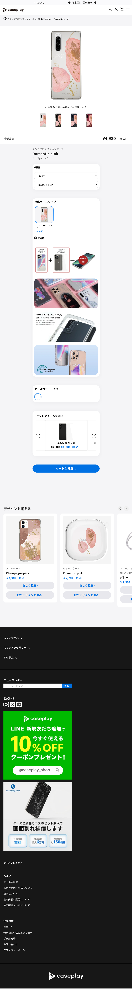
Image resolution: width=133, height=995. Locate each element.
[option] (66, 2)
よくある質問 (10, 882)
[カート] (122, 10)
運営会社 (8, 926)
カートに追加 (65, 468)
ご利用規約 (9, 938)
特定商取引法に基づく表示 (17, 932)
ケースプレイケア (13, 862)
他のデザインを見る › (30, 595)
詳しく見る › (30, 585)
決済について (10, 893)
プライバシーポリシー (15, 950)
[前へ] (120, 508)
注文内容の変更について (16, 899)
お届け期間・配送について (17, 887)
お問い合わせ (10, 944)
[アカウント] (116, 10)
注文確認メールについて (16, 905)
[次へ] (126, 508)
